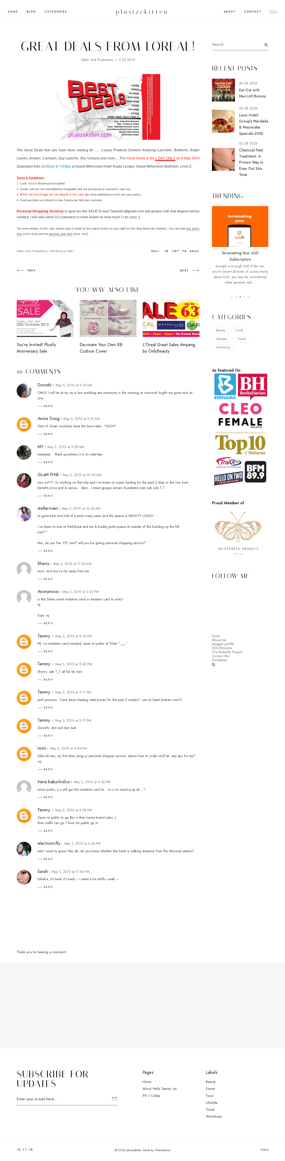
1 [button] (232, 297)
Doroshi (45, 385)
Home (13, 12)
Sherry (43, 564)
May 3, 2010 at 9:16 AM (74, 385)
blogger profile (223, 644)
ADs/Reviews (222, 647)
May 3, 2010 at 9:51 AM (81, 418)
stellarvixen (48, 508)
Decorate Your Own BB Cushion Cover (101, 348)
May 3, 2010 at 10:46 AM (81, 508)
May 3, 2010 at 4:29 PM (68, 748)
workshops (214, 1116)
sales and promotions (97, 59)
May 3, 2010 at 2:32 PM (81, 591)
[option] (240, 245)
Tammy (44, 636)
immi (42, 748)
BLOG (31, 12)
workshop (223, 347)
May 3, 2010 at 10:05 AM (82, 475)
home (216, 636)
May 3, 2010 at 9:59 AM (65, 447)
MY (40, 447)
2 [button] (236, 297)
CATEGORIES (56, 12)
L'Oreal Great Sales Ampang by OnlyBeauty (169, 348)
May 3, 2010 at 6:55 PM (82, 843)
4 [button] (244, 297)
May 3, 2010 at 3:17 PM (73, 720)
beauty (220, 330)
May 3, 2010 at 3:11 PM (73, 692)
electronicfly (49, 843)
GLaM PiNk (48, 475)
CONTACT (252, 12)
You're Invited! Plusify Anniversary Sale (36, 348)
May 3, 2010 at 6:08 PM (73, 810)
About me (219, 640)
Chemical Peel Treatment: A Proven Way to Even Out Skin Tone (251, 162)
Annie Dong (48, 419)
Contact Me (220, 656)
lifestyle (221, 339)
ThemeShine (162, 1150)
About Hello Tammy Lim (159, 1088)
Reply (48, 406)
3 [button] (240, 297)
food (239, 330)
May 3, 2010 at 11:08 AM (72, 563)
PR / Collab (151, 1095)
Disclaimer (219, 660)
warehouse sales (62, 251)
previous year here (61, 234)
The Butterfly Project (227, 652)
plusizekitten (142, 11)
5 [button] (248, 297)
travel (241, 339)
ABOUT (230, 12)
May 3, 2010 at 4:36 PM (92, 782)
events (210, 1088)
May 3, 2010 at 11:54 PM (70, 871)
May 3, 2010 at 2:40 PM (73, 664)
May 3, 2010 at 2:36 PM (73, 636)
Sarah (43, 872)
